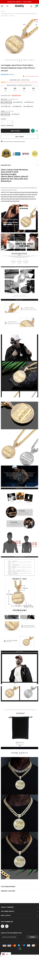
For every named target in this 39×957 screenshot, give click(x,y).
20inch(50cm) (5, 114)
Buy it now (20, 137)
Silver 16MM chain (28, 106)
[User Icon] (31, 6)
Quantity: (3, 119)
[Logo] (19, 6)
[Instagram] (6, 926)
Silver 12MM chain (6, 106)
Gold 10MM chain (6, 102)
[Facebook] (2, 926)
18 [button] (19, 61)
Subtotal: (3, 125)
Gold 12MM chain (28, 102)
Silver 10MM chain (17, 102)
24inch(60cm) (15, 114)
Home (2, 11)
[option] (19, 38)
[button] (4, 74)
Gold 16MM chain (17, 106)
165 (4, 141)
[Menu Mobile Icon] (2, 6)
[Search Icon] (7, 6)
